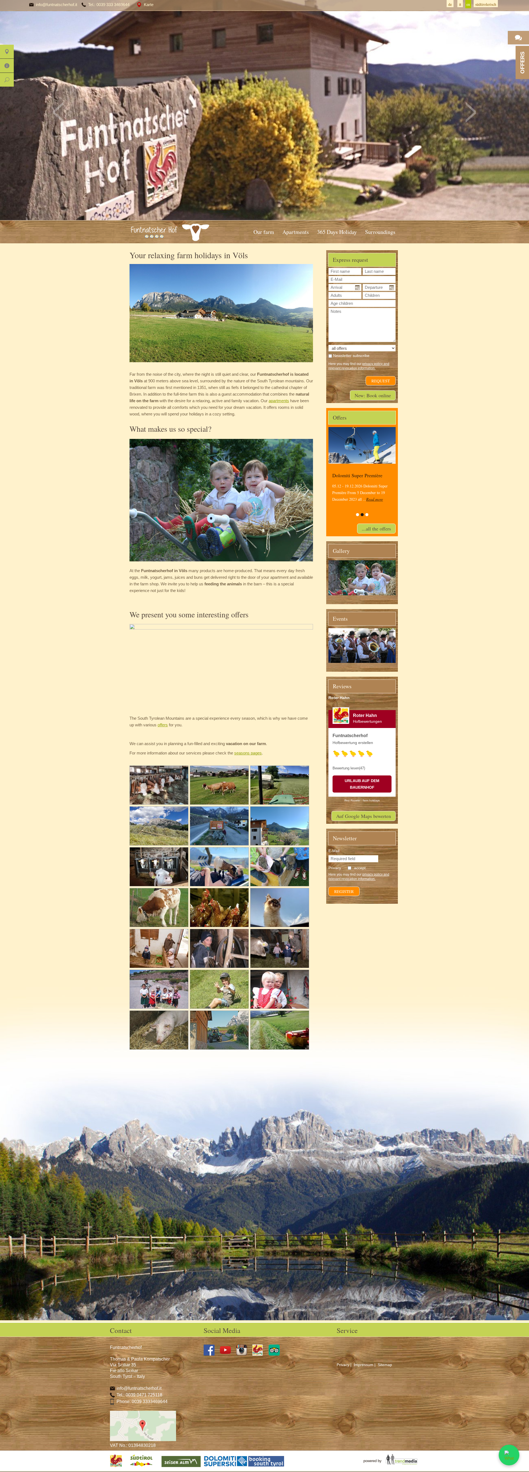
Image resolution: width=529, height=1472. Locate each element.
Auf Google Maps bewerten (363, 816)
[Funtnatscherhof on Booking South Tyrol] (266, 1466)
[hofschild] (219, 826)
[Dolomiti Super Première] (362, 445)
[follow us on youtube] (227, 1354)
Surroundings (380, 232)
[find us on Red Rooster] (260, 1354)
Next (471, 112)
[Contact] (7, 51)
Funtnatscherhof (350, 735)
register (344, 891)
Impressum (363, 1364)
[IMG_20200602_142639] (279, 785)
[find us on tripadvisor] (276, 1354)
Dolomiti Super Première (357, 475)
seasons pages (248, 753)
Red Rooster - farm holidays (362, 800)
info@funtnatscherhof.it (56, 4)
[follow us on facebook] (211, 1354)
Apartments (295, 232)
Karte (148, 4)
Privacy (343, 1364)
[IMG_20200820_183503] (158, 785)
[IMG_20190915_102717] (219, 785)
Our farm (263, 232)
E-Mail (333, 851)
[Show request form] (518, 37)
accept (360, 868)
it (460, 4)
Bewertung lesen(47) (349, 768)
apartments (279, 400)
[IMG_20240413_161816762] (279, 826)
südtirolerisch (485, 4)
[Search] (7, 80)
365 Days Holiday (337, 232)
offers (163, 724)
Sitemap (385, 1364)
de (450, 4)
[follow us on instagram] (243, 1354)
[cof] (158, 826)
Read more (374, 499)
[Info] (7, 66)
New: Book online (373, 395)
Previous (58, 112)
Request (380, 380)
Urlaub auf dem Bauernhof (362, 784)
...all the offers (376, 528)
